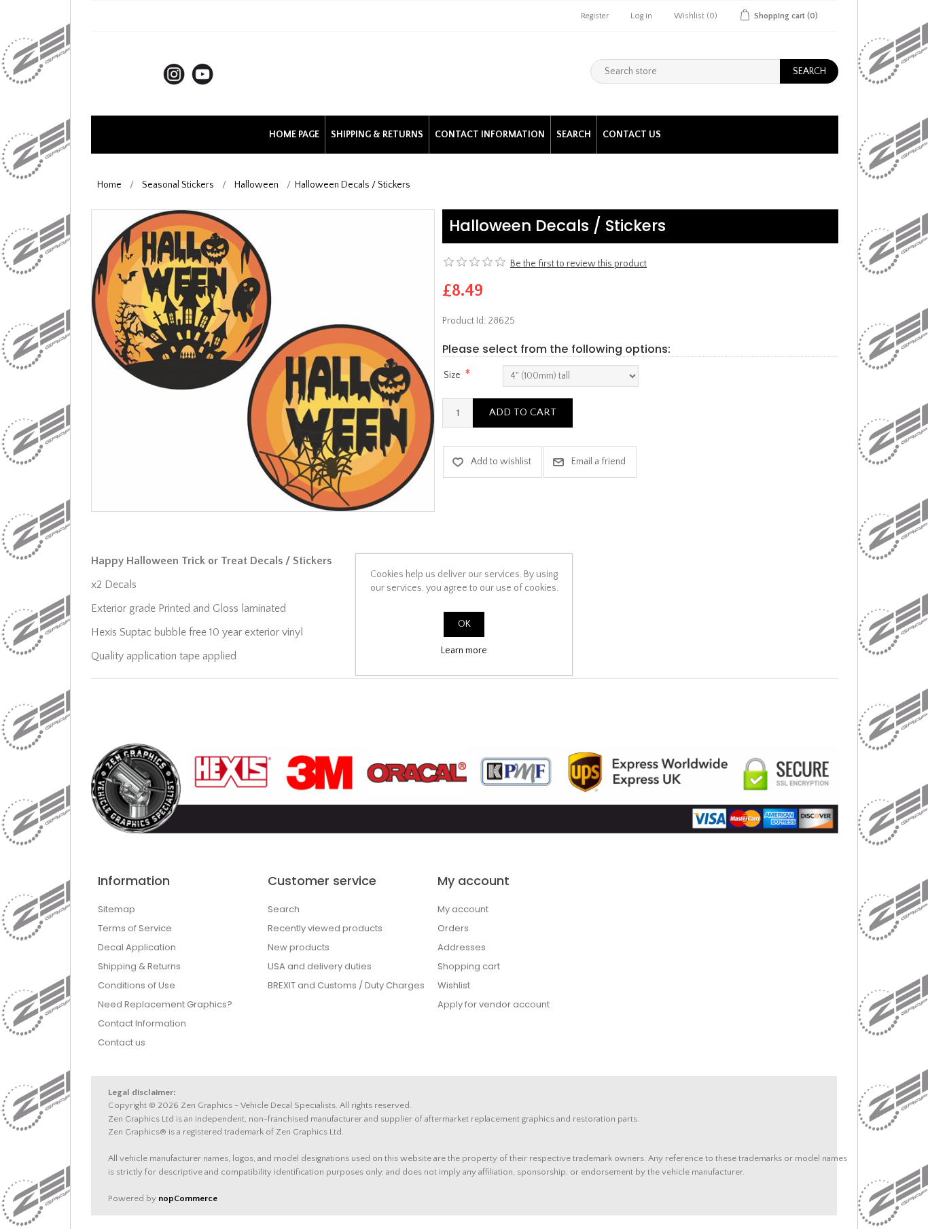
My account (463, 909)
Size (452, 375)
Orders (453, 928)
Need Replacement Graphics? (165, 1004)
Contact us (632, 134)
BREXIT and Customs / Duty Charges (346, 985)
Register (595, 16)
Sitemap (116, 909)
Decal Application (137, 947)
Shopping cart (469, 966)
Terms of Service (135, 928)
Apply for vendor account (494, 1004)
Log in (641, 16)
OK (464, 624)
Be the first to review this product (578, 263)
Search (573, 134)
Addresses (462, 947)
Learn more (464, 650)
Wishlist (454, 985)
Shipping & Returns (377, 134)
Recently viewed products (325, 928)
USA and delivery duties (320, 966)
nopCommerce (187, 1198)
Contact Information (490, 134)
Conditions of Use (136, 985)
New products (298, 947)
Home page (294, 134)
